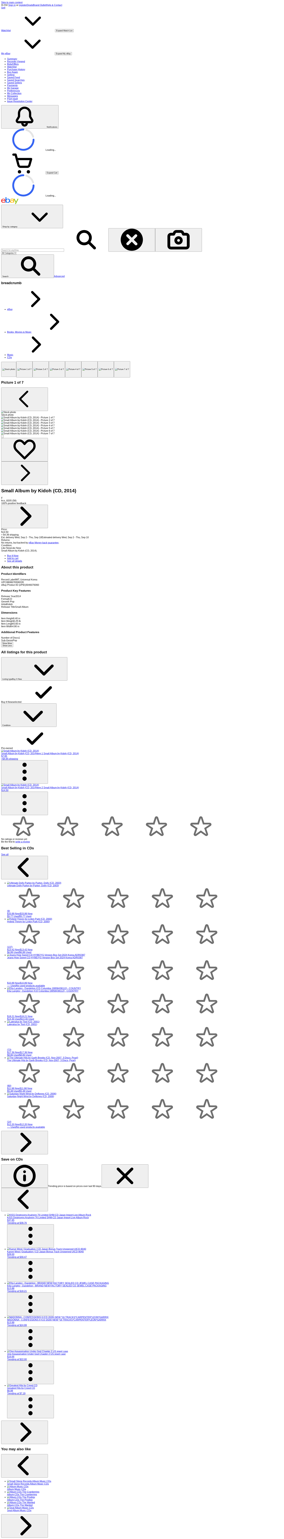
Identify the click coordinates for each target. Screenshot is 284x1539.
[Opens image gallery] (2, 436)
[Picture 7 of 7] (122, 369)
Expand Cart (52, 173)
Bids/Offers (13, 64)
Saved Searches (16, 80)
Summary (12, 59)
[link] (24, 516)
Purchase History (16, 69)
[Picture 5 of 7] (89, 369)
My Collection (14, 93)
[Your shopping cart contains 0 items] (23, 172)
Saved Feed (13, 77)
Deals (30, 5)
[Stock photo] (8, 369)
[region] (142, 423)
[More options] (24, 772)
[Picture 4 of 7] (73, 369)
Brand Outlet (39, 5)
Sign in (12, 5)
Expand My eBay (63, 54)
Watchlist (12, 67)
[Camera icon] (178, 240)
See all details (14, 561)
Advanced (59, 276)
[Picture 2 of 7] (41, 369)
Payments (12, 85)
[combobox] (32, 250)
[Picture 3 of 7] (57, 369)
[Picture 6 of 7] (106, 369)
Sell (3, 7)
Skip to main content (11, 2)
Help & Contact (54, 5)
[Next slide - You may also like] (24, 1526)
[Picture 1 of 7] (24, 369)
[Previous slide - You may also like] (24, 1466)
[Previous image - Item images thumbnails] (24, 399)
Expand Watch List (64, 31)
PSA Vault (12, 98)
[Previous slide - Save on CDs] (24, 1199)
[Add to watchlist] (24, 449)
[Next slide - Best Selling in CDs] (24, 1142)
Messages (12, 96)
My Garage (13, 88)
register (23, 5)
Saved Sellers (14, 82)
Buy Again (12, 72)
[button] (27, 266)
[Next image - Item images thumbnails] (24, 473)
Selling (10, 75)
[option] (142, 692)
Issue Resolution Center (19, 101)
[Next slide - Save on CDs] (24, 1432)
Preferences (13, 90)
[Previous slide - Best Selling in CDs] (24, 867)
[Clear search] (131, 240)
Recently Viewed (16, 61)
